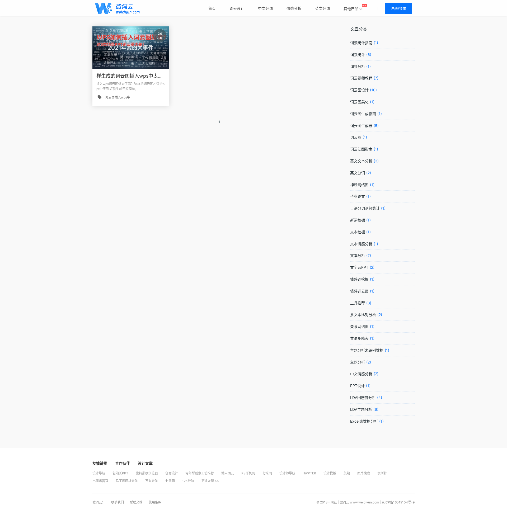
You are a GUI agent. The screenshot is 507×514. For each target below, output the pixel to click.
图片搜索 (363, 473)
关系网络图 (359, 326)
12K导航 (188, 481)
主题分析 (357, 362)
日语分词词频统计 (365, 208)
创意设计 (171, 473)
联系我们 (118, 502)
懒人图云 (227, 473)
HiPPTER (309, 473)
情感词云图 (359, 291)
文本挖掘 (357, 232)
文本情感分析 (361, 244)
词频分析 (357, 66)
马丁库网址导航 (127, 481)
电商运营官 (100, 481)
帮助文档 (136, 502)
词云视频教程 (361, 78)
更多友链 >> (210, 481)
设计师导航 (287, 473)
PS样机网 (248, 473)
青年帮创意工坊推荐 (199, 473)
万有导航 (151, 481)
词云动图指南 (361, 149)
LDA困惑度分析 (363, 397)
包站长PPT (120, 473)
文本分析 (357, 255)
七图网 (170, 481)
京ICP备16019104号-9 (398, 502)
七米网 (267, 473)
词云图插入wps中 (117, 97)
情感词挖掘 (359, 279)
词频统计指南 (361, 42)
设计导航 (98, 473)
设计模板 (329, 473)
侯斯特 (382, 473)
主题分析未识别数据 (366, 350)
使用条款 (155, 502)
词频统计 (357, 54)
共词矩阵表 (359, 338)
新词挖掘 (357, 220)
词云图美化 (359, 102)
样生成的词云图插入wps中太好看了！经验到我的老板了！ (158, 76)
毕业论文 (357, 196)
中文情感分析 (361, 373)
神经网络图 (359, 184)
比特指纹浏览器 (147, 473)
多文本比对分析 (363, 314)
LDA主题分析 (361, 409)
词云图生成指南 (363, 113)
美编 (347, 473)
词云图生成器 (361, 125)
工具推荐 (357, 303)
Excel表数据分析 (364, 421)
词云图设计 (359, 90)
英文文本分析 (361, 161)
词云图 (355, 137)
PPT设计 (357, 385)
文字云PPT (359, 267)
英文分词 (357, 173)
